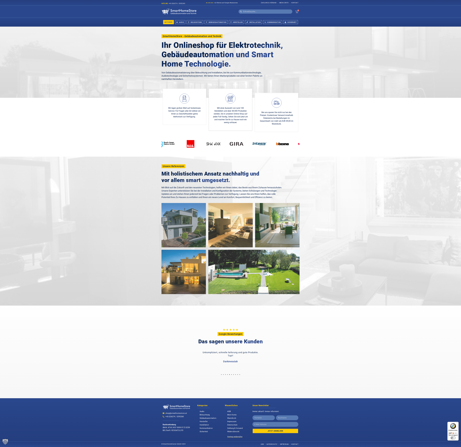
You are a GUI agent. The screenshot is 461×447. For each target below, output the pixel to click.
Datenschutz (232, 425)
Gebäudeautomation (208, 418)
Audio (202, 411)
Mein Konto (284, 3)
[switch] (453, 437)
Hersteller (204, 421)
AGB (229, 411)
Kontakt (294, 3)
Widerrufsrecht (233, 431)
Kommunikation (206, 428)
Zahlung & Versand (269, 3)
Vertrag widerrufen (235, 437)
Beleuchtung (205, 415)
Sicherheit (204, 431)
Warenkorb (231, 418)
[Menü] (457, 423)
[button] (221, 374)
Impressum (232, 421)
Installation (204, 425)
